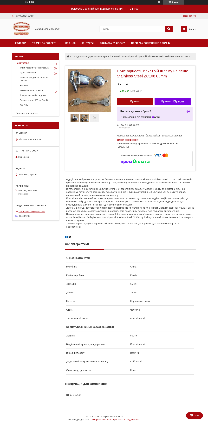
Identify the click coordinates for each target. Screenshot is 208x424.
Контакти (87, 43)
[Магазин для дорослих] (21, 34)
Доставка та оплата (112, 43)
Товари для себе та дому (33, 95)
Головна (20, 43)
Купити (135, 101)
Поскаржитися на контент (102, 419)
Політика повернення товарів (150, 43)
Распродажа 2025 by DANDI (34, 100)
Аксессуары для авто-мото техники (34, 79)
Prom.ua (119, 417)
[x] (70, 237)
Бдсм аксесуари (84, 56)
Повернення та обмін (27, 113)
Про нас (70, 43)
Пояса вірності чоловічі (107, 56)
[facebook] (66, 237)
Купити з (167, 101)
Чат (197, 415)
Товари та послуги (44, 43)
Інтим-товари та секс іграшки (34, 68)
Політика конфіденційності (127, 419)
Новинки (24, 85)
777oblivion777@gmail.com (32, 211)
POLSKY (24, 105)
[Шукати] (169, 29)
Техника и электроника (31, 90)
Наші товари (22, 63)
